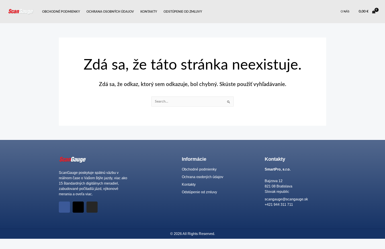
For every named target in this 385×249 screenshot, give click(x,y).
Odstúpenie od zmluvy (183, 11)
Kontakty (148, 11)
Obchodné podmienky (61, 11)
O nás (345, 11)
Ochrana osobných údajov (110, 11)
